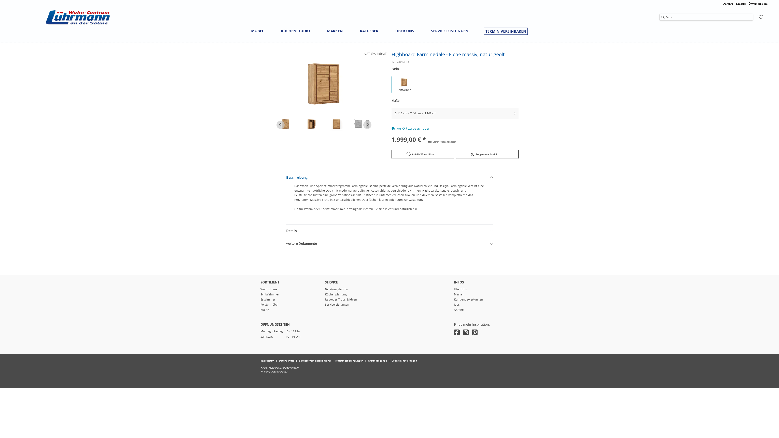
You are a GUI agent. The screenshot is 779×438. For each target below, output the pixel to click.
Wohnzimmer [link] (269, 289)
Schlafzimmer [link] (269, 294)
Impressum (267, 360)
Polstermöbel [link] (269, 304)
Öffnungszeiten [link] (758, 3)
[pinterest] (475, 332)
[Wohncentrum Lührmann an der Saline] (78, 17)
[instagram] (466, 332)
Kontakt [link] (741, 3)
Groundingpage (377, 360)
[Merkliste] (761, 17)
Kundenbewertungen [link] (468, 299)
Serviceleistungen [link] (337, 304)
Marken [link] (459, 294)
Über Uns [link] (460, 289)
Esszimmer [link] (267, 299)
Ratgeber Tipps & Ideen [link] (341, 299)
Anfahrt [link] (728, 3)
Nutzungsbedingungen (349, 360)
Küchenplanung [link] (336, 294)
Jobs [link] (457, 304)
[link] (257, 30)
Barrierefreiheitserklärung (315, 360)
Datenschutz (286, 360)
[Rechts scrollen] (367, 125)
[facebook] (457, 332)
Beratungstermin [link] (336, 289)
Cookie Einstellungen (404, 360)
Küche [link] (264, 310)
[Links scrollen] (281, 125)
